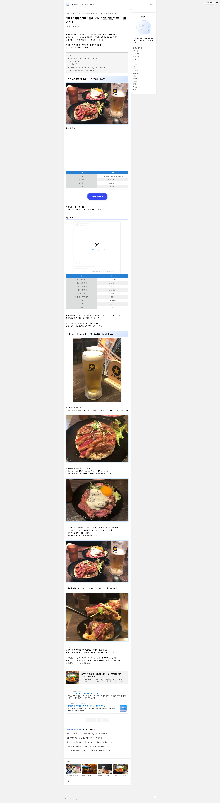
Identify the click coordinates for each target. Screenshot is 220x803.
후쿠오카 (78, 729)
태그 (86, 4)
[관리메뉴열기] (217, 3)
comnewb (80, 799)
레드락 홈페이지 (97, 196)
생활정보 (135, 87)
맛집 (134, 84)
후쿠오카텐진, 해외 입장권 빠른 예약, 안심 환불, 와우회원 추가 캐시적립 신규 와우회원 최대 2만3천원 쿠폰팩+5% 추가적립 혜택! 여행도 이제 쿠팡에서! (97, 697)
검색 (151, 4)
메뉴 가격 (75, 64)
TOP (155, 797)
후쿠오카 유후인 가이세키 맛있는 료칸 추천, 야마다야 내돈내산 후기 (88, 734)
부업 (135, 68)
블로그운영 (136, 54)
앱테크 (135, 66)
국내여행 (135, 74)
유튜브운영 (136, 56)
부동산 (135, 64)
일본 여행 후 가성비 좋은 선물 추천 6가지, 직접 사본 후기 (84, 738)
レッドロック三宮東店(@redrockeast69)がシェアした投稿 (97, 271)
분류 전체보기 (137, 48)
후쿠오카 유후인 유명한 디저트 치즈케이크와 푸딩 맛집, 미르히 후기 (88, 746)
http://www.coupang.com (75, 691)
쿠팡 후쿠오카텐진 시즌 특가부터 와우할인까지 (83, 694)
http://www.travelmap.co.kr (75, 703)
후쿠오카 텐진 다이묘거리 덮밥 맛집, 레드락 (83, 59)
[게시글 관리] (99, 720)
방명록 (92, 4)
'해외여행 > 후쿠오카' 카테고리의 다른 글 (84, 70)
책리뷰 (135, 90)
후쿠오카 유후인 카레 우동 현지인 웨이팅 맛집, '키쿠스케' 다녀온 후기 (88, 750)
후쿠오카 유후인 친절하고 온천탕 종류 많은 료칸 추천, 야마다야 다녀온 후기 (90, 742)
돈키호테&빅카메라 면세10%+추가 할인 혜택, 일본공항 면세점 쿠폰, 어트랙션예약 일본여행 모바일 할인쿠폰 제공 (91, 709)
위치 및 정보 (75, 61)
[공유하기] (94, 720)
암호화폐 (136, 62)
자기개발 (136, 71)
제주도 (135, 76)
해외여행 (70, 729)
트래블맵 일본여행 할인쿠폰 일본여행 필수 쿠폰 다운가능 (86, 706)
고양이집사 (136, 51)
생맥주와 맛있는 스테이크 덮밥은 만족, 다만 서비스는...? (87, 68)
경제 (134, 59)
